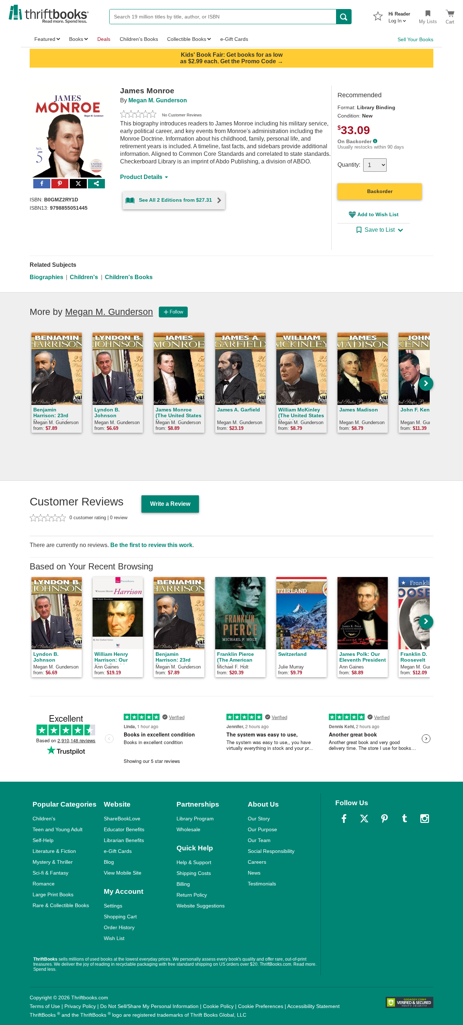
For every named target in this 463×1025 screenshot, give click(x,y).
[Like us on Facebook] (344, 818)
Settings (113, 906)
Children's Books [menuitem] (139, 39)
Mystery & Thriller (53, 862)
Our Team (259, 840)
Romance (44, 884)
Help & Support (194, 862)
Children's (84, 277)
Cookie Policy (218, 1006)
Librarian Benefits (124, 840)
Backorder (379, 191)
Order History (119, 927)
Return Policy (192, 895)
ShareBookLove (122, 818)
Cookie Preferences (260, 1006)
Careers (257, 862)
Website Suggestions (201, 906)
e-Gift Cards (118, 851)
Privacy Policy (80, 1006)
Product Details (141, 177)
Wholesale (188, 829)
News (254, 873)
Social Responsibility (271, 851)
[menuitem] (399, 15)
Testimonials (262, 884)
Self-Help (43, 840)
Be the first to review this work (151, 545)
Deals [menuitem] (103, 39)
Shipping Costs (194, 873)
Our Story (259, 818)
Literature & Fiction (54, 851)
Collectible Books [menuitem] (186, 39)
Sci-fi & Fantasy (50, 873)
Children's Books (129, 277)
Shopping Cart (120, 916)
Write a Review (170, 504)
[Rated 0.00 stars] (138, 115)
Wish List (114, 938)
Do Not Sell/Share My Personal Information (149, 1006)
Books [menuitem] (76, 39)
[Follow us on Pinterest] (384, 818)
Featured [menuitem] (44, 39)
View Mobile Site (122, 873)
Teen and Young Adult (57, 829)
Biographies (46, 277)
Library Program (195, 818)
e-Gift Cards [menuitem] (234, 39)
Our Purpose (262, 829)
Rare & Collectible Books (61, 905)
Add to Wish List (378, 214)
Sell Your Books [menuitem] (415, 39)
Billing (183, 884)
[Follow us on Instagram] (424, 818)
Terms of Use (45, 1006)
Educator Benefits (124, 829)
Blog (109, 862)
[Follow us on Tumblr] (404, 818)
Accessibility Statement (313, 1006)
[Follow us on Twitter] (364, 818)
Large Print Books (53, 894)
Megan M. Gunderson (157, 100)
